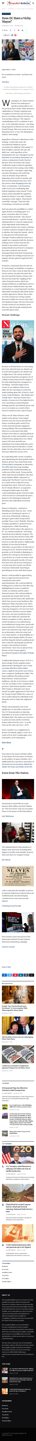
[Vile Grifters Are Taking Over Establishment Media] (18, 799)
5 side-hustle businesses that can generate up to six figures (18, 1246)
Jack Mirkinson (8, 816)
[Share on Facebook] (10, 30)
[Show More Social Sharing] (26, 30)
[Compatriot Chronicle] (19, 3)
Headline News (7, 1272)
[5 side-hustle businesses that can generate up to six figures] (18, 1233)
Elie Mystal (6, 860)
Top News (5, 1275)
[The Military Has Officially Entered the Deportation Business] (18, 842)
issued (25, 186)
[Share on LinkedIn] (22, 30)
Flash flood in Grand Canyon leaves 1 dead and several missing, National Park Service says (19, 1208)
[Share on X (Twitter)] (14, 30)
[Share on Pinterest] (18, 30)
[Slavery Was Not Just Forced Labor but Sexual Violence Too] (18, 886)
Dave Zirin (6, 743)
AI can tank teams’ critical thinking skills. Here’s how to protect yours (21, 1106)
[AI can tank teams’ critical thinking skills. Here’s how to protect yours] (5, 1107)
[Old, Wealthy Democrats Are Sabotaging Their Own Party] (18, 1025)
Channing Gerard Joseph (11, 906)
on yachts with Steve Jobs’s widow (15, 668)
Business (5, 1266)
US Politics (6, 13)
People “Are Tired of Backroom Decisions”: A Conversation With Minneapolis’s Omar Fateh (14, 1008)
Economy (5, 1269)
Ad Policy (5, 82)
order (4, 188)
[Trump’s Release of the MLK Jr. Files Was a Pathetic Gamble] (18, 932)
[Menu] (3, 3)
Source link (6, 967)
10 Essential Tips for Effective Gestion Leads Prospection (15, 1089)
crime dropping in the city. (21, 183)
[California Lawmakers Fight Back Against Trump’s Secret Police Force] (18, 1054)
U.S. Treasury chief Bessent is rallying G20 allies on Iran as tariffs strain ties (18, 1168)
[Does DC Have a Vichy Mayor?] (18, 49)
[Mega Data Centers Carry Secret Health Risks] (5, 1133)
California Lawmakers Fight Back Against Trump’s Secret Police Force (16, 1067)
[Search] (33, 3)
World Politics (6, 1281)
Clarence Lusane (8, 947)
